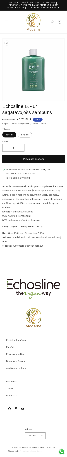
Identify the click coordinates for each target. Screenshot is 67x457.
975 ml (25, 134)
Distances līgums (15, 361)
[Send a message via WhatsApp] (61, 451)
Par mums (11, 381)
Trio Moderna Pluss (28, 447)
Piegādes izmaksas (9, 124)
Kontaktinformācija (16, 340)
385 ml (9, 134)
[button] (6, 22)
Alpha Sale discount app (31, 451)
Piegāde (10, 347)
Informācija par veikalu (18, 178)
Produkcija (11, 395)
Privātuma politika (15, 354)
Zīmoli (9, 388)
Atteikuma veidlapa (16, 368)
